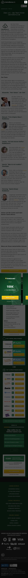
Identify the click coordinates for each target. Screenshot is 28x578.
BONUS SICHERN (10, 297)
